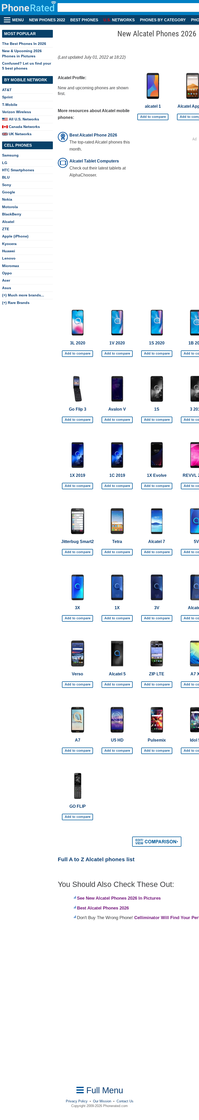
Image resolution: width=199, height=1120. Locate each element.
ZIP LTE (156, 674)
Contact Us (125, 1101)
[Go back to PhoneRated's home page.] (29, 7)
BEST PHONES (84, 20)
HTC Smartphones (18, 170)
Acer (6, 280)
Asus (6, 288)
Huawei (8, 251)
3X (77, 608)
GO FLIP (77, 806)
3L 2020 (77, 343)
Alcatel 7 (156, 541)
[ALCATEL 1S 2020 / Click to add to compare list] (156, 352)
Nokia (7, 199)
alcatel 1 (153, 106)
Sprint (7, 97)
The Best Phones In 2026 (24, 44)
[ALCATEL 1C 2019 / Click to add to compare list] (117, 484)
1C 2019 (117, 475)
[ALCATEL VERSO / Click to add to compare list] (77, 682)
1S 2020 (157, 343)
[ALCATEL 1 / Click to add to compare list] (152, 115)
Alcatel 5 (117, 674)
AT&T (7, 90)
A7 (77, 740)
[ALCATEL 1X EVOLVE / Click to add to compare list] (156, 484)
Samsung (10, 155)
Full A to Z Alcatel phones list (96, 859)
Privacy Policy (77, 1101)
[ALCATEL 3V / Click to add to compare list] (156, 616)
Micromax (10, 266)
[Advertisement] (99, 1004)
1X (117, 608)
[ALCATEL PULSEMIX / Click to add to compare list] (156, 749)
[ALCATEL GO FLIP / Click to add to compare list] (77, 815)
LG (4, 163)
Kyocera (9, 244)
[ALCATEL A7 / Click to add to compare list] (77, 749)
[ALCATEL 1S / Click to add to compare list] (156, 418)
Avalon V (117, 409)
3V (156, 608)
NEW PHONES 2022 (47, 20)
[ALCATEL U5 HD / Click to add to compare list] (117, 749)
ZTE (5, 229)
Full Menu (103, 1090)
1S (156, 409)
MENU (18, 20)
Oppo (7, 273)
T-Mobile (9, 105)
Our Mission (102, 1101)
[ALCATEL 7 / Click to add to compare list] (156, 550)
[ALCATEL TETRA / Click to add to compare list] (117, 550)
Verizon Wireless (16, 112)
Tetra (117, 541)
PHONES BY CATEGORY (163, 20)
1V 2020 (117, 343)
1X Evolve (157, 475)
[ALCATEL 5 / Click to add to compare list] (117, 682)
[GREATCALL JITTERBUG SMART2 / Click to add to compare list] (77, 550)
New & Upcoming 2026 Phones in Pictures (22, 53)
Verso (77, 674)
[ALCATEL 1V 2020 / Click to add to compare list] (117, 352)
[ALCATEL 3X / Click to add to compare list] (77, 616)
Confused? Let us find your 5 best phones (26, 65)
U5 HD (117, 740)
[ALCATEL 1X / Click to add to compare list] (117, 616)
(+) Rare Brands (16, 303)
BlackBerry (11, 214)
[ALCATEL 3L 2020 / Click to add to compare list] (77, 352)
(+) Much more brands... (23, 295)
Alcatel (8, 222)
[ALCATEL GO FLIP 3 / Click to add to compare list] (77, 418)
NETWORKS (119, 20)
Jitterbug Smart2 (77, 541)
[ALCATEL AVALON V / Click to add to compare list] (117, 418)
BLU (6, 177)
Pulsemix (157, 740)
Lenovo (9, 258)
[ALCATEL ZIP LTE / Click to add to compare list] (156, 682)
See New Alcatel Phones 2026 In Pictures (119, 898)
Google (8, 192)
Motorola (10, 207)
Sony (6, 185)
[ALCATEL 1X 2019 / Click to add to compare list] (77, 484)
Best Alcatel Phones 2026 (103, 908)
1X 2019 (77, 475)
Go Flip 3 (77, 409)
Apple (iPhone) (15, 236)
